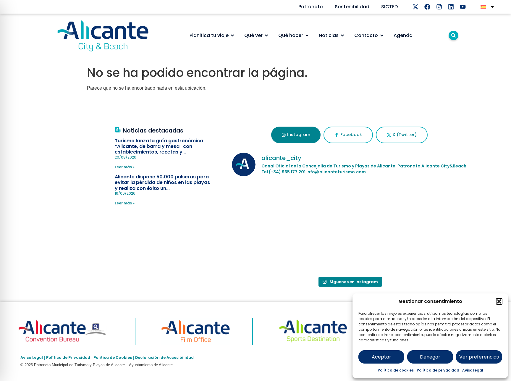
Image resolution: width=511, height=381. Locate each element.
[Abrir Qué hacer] (307, 35)
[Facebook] (427, 7)
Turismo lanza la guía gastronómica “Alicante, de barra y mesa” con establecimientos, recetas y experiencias (159, 149)
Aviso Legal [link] (31, 357)
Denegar (430, 356)
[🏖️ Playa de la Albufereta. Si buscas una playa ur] (349, 205)
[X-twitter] (415, 7)
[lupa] (453, 35)
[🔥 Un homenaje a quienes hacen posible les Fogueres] (270, 250)
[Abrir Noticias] (342, 35)
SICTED (389, 6)
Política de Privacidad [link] (68, 357)
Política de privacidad (438, 370)
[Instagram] (439, 7)
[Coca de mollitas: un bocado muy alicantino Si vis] (428, 205)
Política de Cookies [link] (112, 357)
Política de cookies (396, 370)
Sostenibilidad (352, 6)
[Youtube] (463, 7)
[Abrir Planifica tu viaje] (232, 35)
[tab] (296, 135)
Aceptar (381, 356)
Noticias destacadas (153, 131)
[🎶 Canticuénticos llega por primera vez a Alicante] (270, 205)
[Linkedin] (451, 7)
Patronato (310, 6)
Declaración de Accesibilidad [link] (164, 357)
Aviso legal (472, 370)
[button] (499, 301)
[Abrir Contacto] (381, 35)
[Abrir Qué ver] (266, 35)
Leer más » (125, 166)
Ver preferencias (479, 356)
